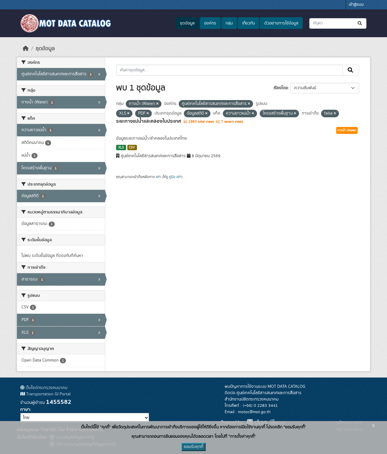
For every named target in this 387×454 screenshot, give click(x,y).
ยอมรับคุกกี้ (193, 447)
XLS (121, 147)
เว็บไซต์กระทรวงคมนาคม (45, 388)
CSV (132, 147)
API (158, 177)
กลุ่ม (229, 23)
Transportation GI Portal (47, 394)
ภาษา (25, 410)
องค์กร (210, 23)
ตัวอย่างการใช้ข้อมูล (281, 23)
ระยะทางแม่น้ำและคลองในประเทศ (149, 121)
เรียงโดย (281, 88)
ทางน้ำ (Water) (346, 130)
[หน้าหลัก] (26, 49)
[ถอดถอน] (157, 104)
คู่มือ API (175, 177)
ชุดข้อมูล (187, 23)
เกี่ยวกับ (248, 23)
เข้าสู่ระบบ (356, 5)
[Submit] (360, 23)
